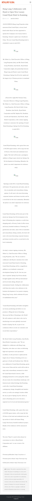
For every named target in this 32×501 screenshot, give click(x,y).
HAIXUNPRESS (15, 18)
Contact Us (16, 498)
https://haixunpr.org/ (21, 458)
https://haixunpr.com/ (20, 462)
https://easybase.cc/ (20, 454)
